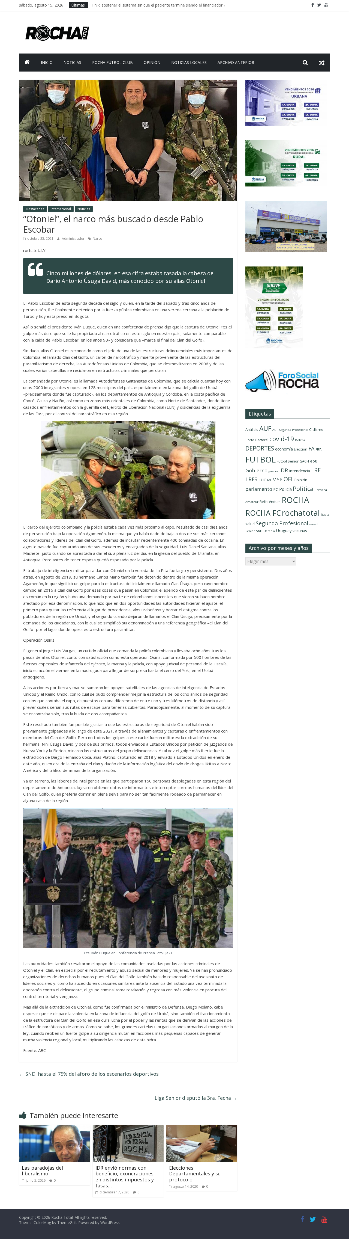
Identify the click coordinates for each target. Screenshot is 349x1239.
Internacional (61, 209)
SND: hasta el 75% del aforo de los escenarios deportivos (89, 1074)
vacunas (300, 530)
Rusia (325, 514)
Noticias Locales (189, 62)
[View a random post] (322, 63)
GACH (304, 461)
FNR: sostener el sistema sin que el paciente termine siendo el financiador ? (158, 5)
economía (284, 449)
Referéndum (270, 501)
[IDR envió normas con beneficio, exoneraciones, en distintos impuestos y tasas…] (128, 1128)
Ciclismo (316, 429)
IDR (283, 470)
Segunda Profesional (282, 523)
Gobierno (256, 470)
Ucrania (269, 531)
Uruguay (283, 530)
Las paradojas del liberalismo (42, 1170)
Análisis (251, 429)
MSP (277, 479)
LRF (316, 470)
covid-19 (281, 438)
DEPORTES (259, 448)
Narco (97, 238)
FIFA (318, 449)
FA (311, 448)
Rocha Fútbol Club (112, 62)
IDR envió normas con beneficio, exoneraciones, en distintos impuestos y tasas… (125, 1176)
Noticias (72, 62)
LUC (262, 479)
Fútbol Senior (288, 461)
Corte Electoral (256, 440)
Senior (250, 531)
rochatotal (301, 512)
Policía (285, 489)
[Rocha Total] (27, 63)
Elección (300, 449)
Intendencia (299, 470)
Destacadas (35, 209)
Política (303, 488)
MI (269, 480)
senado (314, 524)
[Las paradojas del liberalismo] (54, 1128)
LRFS (251, 479)
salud (250, 523)
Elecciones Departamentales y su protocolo (195, 1173)
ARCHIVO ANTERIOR (236, 62)
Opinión (152, 62)
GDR (313, 461)
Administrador (73, 238)
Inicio (47, 62)
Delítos (300, 440)
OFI (288, 479)
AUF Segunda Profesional (290, 430)
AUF (265, 428)
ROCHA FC (263, 513)
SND (259, 531)
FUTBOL (260, 459)
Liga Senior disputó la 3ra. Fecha (196, 1098)
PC (275, 489)
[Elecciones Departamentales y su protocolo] (201, 1128)
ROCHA (295, 499)
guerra (273, 471)
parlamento (258, 489)
